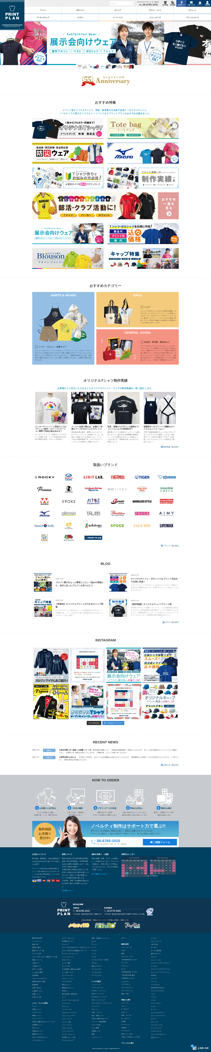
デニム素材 (95, 1028)
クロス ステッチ (156, 1031)
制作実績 (165, 5)
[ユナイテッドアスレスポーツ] (93, 489)
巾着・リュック (97, 1012)
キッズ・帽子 (66, 963)
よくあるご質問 (37, 972)
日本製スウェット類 (68, 1037)
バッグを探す (96, 981)
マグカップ (125, 966)
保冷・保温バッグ (97, 1015)
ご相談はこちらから (100, 874)
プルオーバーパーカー (69, 1012)
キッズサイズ (125, 1018)
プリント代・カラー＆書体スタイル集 (44, 957)
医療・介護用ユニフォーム (100, 938)
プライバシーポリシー (39, 978)
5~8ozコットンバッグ (99, 991)
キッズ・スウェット (68, 1034)
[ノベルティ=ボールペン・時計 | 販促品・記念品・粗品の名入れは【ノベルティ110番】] (79, 925)
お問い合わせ (191, 5)
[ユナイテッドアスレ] (166, 501)
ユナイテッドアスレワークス (160, 969)
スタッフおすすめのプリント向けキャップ (76, 947)
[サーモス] (117, 477)
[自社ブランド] (93, 538)
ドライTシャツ (37, 1012)
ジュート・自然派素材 (99, 1022)
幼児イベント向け (127, 1034)
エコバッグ (95, 1006)
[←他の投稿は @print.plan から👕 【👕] (160, 665)
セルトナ (154, 1019)
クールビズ (125, 1009)
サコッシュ (95, 1009)
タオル (123, 950)
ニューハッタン (156, 960)
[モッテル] (117, 489)
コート (64, 997)
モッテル (154, 966)
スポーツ (124, 1012)
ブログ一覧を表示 (172, 622)
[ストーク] (68, 501)
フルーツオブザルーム (158, 1034)
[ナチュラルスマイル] (44, 525)
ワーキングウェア (68, 1040)
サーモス (154, 947)
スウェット (65, 1006)
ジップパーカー (67, 1009)
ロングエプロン (97, 975)
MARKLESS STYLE (157, 988)
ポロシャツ (36, 1028)
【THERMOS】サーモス (129, 960)
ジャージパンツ (67, 1025)
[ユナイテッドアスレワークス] (142, 489)
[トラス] (93, 513)
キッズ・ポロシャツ (68, 938)
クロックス (154, 1022)
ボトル (123, 969)
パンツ (94, 954)
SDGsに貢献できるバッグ (100, 1018)
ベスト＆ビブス (67, 981)
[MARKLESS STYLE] (142, 501)
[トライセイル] (117, 501)
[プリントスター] (117, 513)
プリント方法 (36, 954)
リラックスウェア (68, 1031)
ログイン (200, 5)
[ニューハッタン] (68, 489)
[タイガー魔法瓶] (142, 477)
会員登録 (207, 5)
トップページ (36, 941)
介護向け (124, 1028)
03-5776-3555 (114, 911)
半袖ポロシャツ (37, 1031)
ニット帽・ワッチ (68, 972)
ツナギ (94, 957)
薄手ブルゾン (66, 985)
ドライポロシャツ (38, 1040)
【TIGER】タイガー (127, 978)
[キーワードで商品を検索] (131, 3)
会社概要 (172, 5)
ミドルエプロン (97, 972)
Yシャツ (94, 944)
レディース (125, 1003)
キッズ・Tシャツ (37, 1018)
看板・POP (125, 994)
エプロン (94, 963)
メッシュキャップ (68, 957)
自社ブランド (155, 1037)
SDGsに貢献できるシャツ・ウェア (43, 1022)
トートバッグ (96, 984)
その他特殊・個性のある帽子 (71, 969)
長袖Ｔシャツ (36, 1015)
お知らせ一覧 (36, 997)
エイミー (154, 1009)
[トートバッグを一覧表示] (143, 128)
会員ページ (36, 994)
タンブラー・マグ (127, 956)
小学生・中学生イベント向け (130, 1037)
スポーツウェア (67, 1028)
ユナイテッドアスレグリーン (160, 972)
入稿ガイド (36, 963)
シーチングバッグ (97, 988)
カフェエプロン (97, 969)
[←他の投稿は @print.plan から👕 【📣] (51, 665)
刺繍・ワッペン (37, 960)
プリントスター (156, 1003)
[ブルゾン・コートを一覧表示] (68, 258)
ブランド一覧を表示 (171, 546)
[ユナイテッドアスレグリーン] (166, 489)
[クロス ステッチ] (44, 538)
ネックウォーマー (68, 975)
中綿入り (65, 991)
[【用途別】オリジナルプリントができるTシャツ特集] (105, 43)
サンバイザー (66, 966)
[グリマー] (68, 513)
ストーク (154, 978)
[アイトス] (93, 501)
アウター (94, 950)
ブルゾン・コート (68, 978)
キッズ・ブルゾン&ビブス (70, 1000)
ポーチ (123, 938)
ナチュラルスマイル (157, 1012)
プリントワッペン (127, 991)
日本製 (123, 1021)
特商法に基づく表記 (38, 981)
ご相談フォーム (161, 842)
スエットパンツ (67, 1019)
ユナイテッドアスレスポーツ (160, 963)
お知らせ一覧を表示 (171, 765)
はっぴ (94, 941)
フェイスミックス (157, 1025)
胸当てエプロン (97, 966)
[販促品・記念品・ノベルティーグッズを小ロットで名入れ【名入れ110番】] (105, 925)
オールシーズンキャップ (70, 954)
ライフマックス (156, 1028)
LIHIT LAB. (154, 944)
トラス (153, 1000)
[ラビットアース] (68, 477)
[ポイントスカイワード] (68, 525)
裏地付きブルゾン (68, 988)
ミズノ (153, 994)
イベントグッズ (126, 947)
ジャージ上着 (66, 1022)
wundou (153, 975)
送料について (68, 890)
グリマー (154, 997)
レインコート (66, 1003)
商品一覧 (35, 944)
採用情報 (35, 985)
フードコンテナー (127, 988)
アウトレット (125, 1025)
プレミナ (154, 957)
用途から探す (36, 947)
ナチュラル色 (96, 1025)
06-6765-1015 (83, 911)
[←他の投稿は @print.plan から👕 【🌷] (123, 701)
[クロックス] (117, 525)
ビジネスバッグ (97, 1037)
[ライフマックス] (166, 525)
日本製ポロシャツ (68, 941)
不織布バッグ (96, 1031)
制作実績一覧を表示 (171, 447)
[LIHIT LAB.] (93, 477)
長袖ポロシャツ (37, 1034)
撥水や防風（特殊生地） (70, 994)
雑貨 (122, 953)
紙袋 (93, 1034)
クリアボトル (125, 984)
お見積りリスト (37, 991)
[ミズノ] (44, 513)
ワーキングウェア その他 (100, 960)
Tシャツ (34, 1006)
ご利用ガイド (181, 5)
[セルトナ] (93, 525)
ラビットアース (156, 941)
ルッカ (153, 1006)
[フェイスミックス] (142, 525)
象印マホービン (156, 954)
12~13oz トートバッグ (99, 997)
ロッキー (154, 938)
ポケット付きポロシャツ (40, 1037)
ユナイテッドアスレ (157, 991)
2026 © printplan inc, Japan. (100, 1048)
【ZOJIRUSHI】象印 (128, 975)
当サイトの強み (37, 969)
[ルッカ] (142, 513)
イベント (124, 1006)
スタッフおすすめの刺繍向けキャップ (74, 950)
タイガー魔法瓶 (156, 950)
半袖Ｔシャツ (36, 1009)
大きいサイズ (66, 960)
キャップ (65, 944)
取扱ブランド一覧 (38, 950)
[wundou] (44, 501)
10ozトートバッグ (98, 994)
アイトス (154, 981)
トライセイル (155, 985)
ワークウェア (125, 1031)
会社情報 (35, 975)
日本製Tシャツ (37, 1025)
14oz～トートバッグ (98, 1000)
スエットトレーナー (68, 1016)
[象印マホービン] (166, 477)
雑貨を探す (125, 944)
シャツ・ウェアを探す (40, 1003)
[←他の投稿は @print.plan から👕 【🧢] (160, 701)
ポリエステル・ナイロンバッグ (102, 1003)
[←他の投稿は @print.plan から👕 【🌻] (87, 665)
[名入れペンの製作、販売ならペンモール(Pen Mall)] (132, 925)
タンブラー (125, 963)
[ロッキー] (44, 477)
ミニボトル (125, 981)
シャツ (94, 947)
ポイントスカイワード (158, 1016)
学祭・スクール (126, 1015)
